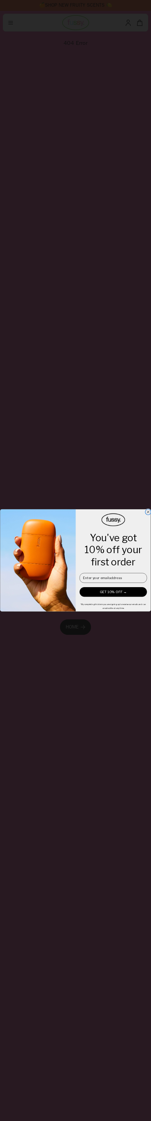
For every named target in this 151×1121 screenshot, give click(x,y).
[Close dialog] (148, 512)
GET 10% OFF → (113, 592)
